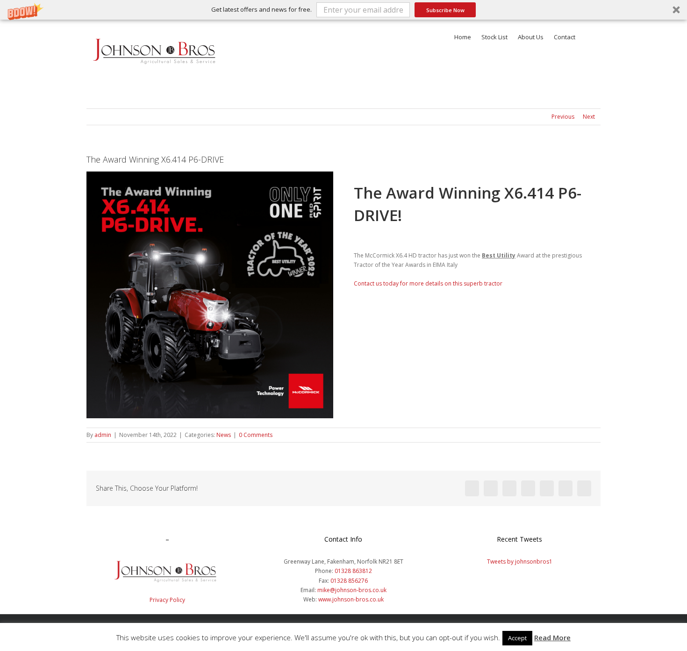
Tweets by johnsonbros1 (519, 561)
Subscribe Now (445, 10)
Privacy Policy (167, 600)
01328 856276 (349, 581)
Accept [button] (517, 638)
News (223, 435)
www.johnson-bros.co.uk (351, 599)
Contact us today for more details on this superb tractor (428, 283)
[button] (343, 10)
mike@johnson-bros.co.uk (351, 590)
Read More (552, 637)
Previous (562, 117)
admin (102, 435)
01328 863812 (353, 571)
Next (589, 117)
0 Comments (255, 435)
